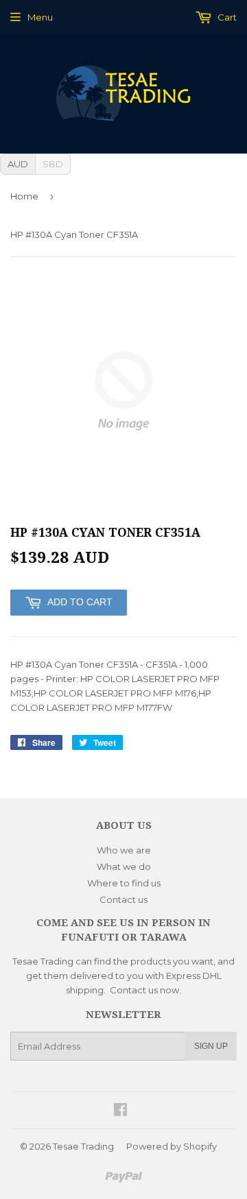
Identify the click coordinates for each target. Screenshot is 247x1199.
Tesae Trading (83, 1146)
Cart (226, 17)
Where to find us (124, 882)
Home (24, 196)
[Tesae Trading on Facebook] (120, 1111)
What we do (124, 866)
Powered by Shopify (171, 1146)
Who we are (124, 850)
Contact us (123, 899)
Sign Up (211, 1046)
